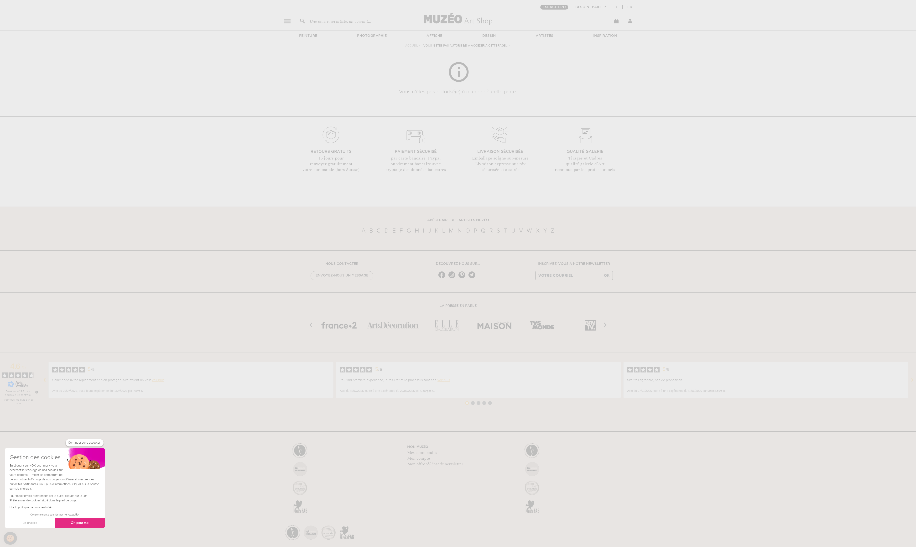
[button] (10, 538)
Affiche (434, 35)
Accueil (411, 45)
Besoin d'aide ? (590, 7)
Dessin (489, 35)
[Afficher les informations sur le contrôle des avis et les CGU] (37, 392)
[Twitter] (473, 277)
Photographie (372, 35)
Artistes (544, 35)
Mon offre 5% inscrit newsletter (435, 464)
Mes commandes (422, 453)
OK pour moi (80, 523)
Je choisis (30, 523)
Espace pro (554, 7)
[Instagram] (453, 277)
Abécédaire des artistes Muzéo (458, 220)
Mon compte (418, 458)
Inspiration (605, 35)
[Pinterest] (463, 277)
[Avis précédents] (44, 380)
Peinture (308, 35)
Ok (607, 275)
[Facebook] (443, 277)
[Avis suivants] (912, 380)
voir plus (158, 380)
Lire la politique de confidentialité (31, 507)
